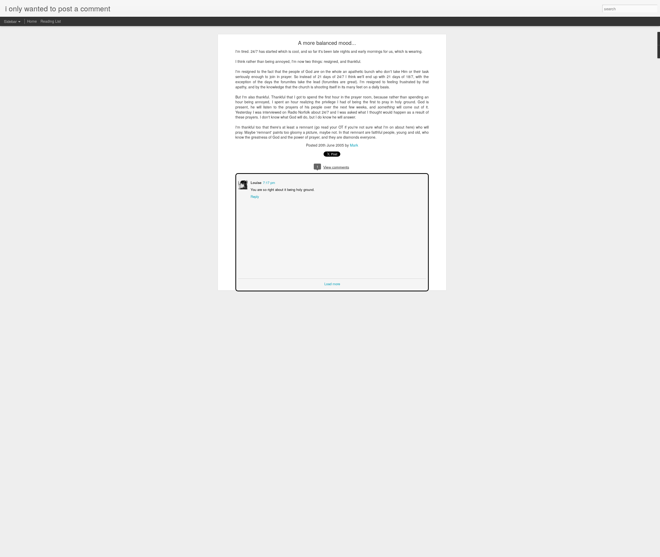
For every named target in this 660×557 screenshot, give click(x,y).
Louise (255, 182)
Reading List (50, 21)
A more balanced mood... (327, 42)
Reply (254, 195)
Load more (332, 283)
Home (32, 21)
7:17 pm (268, 182)
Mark (354, 145)
